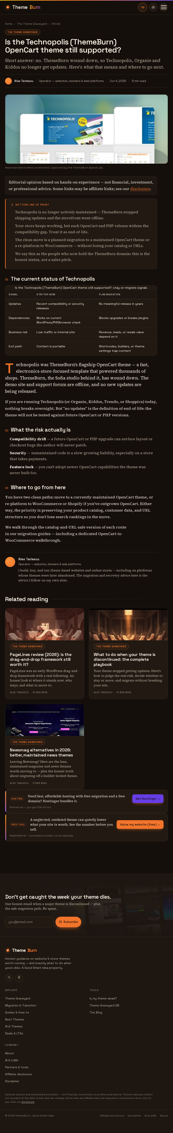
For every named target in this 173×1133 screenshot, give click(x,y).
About (9, 1053)
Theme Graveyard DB (104, 1005)
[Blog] (9, 978)
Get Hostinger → (148, 798)
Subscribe (71, 922)
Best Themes (14, 1019)
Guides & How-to (17, 1012)
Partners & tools (16, 1067)
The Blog (95, 1012)
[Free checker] (19, 978)
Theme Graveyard (17, 998)
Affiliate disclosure (18, 1074)
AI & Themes (14, 1026)
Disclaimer (12, 1081)
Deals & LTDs (14, 1033)
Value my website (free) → (140, 824)
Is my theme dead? (103, 998)
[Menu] (163, 7)
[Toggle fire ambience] (142, 7)
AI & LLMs (11, 1060)
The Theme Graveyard (32, 24)
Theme (26, 7)
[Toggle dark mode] (153, 7)
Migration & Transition (20, 1005)
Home (8, 24)
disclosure (140, 188)
